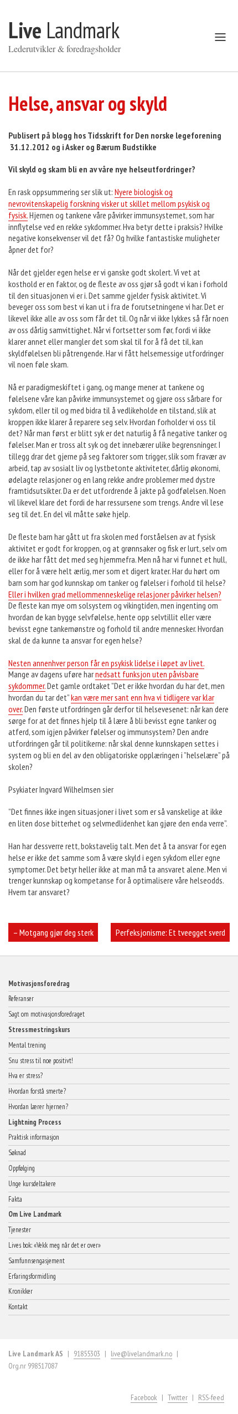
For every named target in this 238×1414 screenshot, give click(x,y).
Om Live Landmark (34, 1214)
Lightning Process (34, 1122)
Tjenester (19, 1229)
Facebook (144, 1397)
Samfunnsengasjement (36, 1260)
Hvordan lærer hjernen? (38, 1106)
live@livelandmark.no (141, 1354)
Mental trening (27, 1045)
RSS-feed (211, 1397)
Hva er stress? (25, 1075)
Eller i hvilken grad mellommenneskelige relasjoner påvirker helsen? (114, 594)
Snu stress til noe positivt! (40, 1060)
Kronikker (20, 1291)
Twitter (178, 1397)
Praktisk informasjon (33, 1137)
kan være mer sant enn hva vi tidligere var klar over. (111, 703)
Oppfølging (21, 1168)
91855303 (87, 1354)
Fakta (15, 1199)
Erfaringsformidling (32, 1276)
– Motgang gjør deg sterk (53, 932)
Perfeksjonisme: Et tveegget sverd (170, 932)
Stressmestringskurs (39, 1029)
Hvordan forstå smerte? (37, 1091)
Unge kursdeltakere (32, 1183)
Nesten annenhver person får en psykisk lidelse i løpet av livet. (106, 662)
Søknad (17, 1152)
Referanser (21, 998)
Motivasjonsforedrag (39, 983)
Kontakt (18, 1306)
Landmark (64, 30)
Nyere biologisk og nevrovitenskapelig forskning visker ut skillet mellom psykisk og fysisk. (109, 203)
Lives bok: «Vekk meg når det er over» (54, 1245)
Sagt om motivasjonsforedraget (46, 1014)
